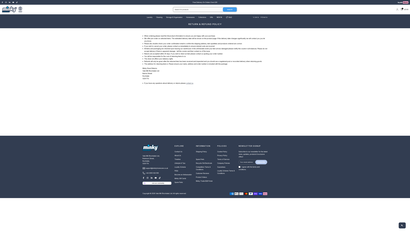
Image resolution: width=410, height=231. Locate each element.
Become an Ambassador (183, 174)
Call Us (257, 17)
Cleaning (159, 17)
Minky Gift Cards (180, 178)
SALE (230, 17)
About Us (178, 155)
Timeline (178, 159)
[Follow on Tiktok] (17, 2)
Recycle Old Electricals (204, 163)
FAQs (176, 171)
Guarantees (221, 167)
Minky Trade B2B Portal (204, 181)
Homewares (190, 17)
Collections (202, 17)
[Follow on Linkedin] (9, 2)
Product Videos (201, 177)
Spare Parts (179, 182)
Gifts (211, 17)
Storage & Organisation (174, 17)
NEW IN (219, 17)
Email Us (264, 17)
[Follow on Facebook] (2, 2)
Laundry (149, 17)
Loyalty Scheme (180, 167)
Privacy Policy (222, 155)
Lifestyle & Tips (180, 163)
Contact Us (178, 152)
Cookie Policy (222, 152)
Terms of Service (223, 159)
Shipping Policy (201, 152)
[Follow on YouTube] (13, 2)
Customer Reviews (202, 173)
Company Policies (223, 163)
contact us (189, 83)
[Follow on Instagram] (6, 2)
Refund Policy (201, 155)
